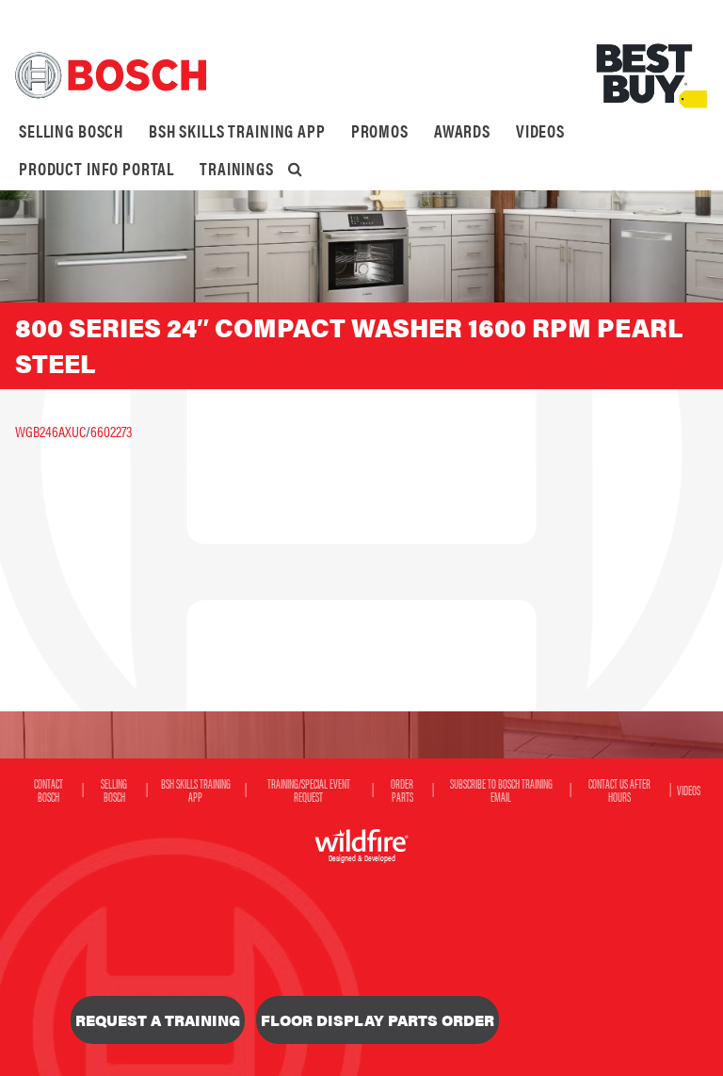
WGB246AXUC (50, 431)
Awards (462, 130)
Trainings (237, 168)
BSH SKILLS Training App (237, 130)
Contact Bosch (48, 790)
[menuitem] (71, 131)
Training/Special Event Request (308, 790)
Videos (540, 130)
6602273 (111, 431)
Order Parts (402, 790)
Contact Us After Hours (619, 790)
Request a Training (157, 1020)
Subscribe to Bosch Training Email (501, 790)
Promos (380, 130)
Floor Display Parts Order (377, 1020)
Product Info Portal (96, 168)
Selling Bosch (71, 130)
